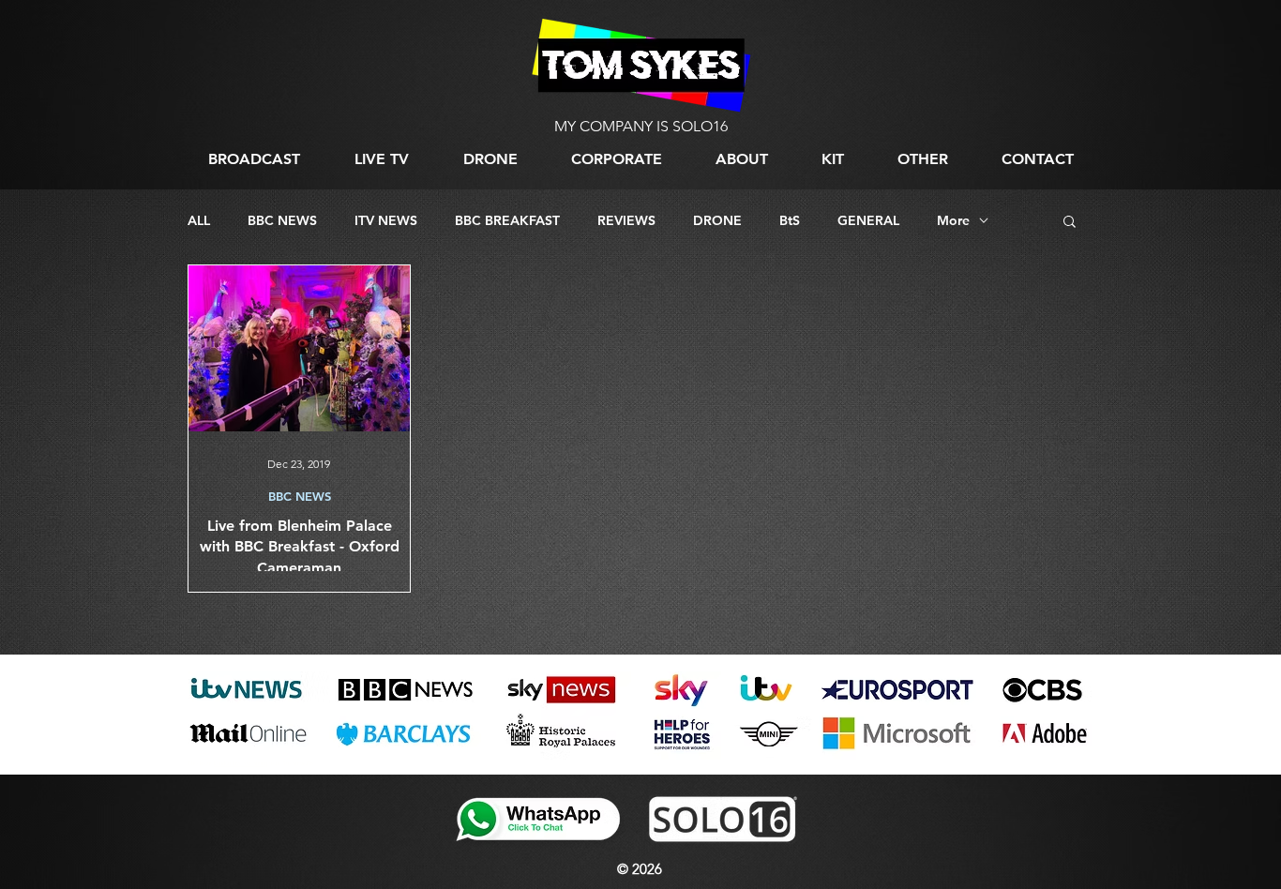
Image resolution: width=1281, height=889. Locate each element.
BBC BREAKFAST (507, 221)
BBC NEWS (282, 221)
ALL (199, 221)
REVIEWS (626, 221)
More (953, 221)
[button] (922, 159)
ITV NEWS (385, 221)
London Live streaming (240, 763)
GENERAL (868, 221)
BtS (789, 221)
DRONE (717, 221)
